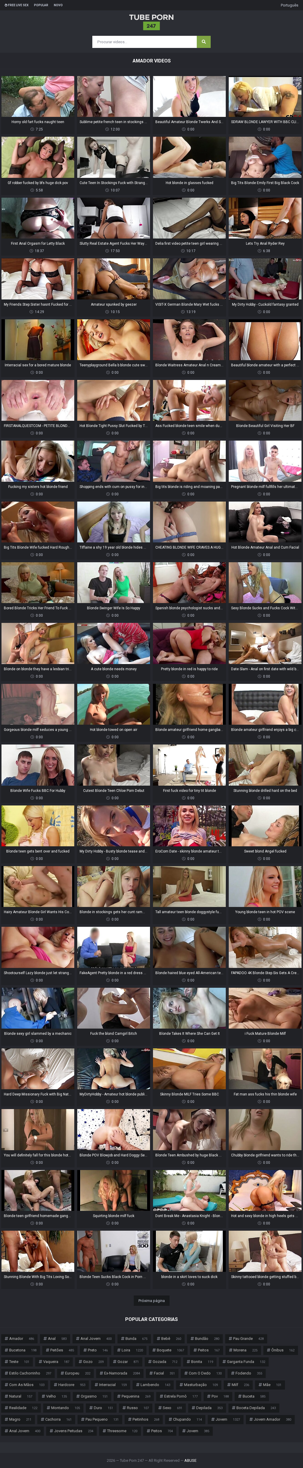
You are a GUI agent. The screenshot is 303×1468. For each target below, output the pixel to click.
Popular (41, 5)
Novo (58, 5)
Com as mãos (26, 1384)
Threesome (122, 1431)
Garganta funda (246, 1361)
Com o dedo (205, 1373)
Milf (240, 1384)
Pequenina (136, 1396)
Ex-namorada (122, 1373)
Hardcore (71, 1384)
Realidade (23, 1408)
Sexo (172, 1408)
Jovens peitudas (73, 1431)
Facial (164, 1373)
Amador (21, 1338)
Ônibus (282, 1350)
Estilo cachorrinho (30, 1373)
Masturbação (201, 1384)
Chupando (187, 1419)
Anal (57, 1338)
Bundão (207, 1338)
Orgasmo (94, 1396)
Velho (56, 1396)
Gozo (93, 1361)
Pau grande (248, 1338)
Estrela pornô (181, 1396)
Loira (132, 1350)
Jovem (228, 1419)
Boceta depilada (256, 1408)
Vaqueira (56, 1361)
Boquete (170, 1350)
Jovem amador (272, 1419)
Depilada (209, 1408)
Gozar (128, 1361)
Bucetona (22, 1350)
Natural (20, 1396)
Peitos (209, 1350)
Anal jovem (96, 1338)
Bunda (136, 1338)
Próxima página (151, 1300)
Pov (220, 1396)
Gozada (165, 1361)
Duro (103, 1408)
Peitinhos (146, 1419)
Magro (20, 1419)
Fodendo (249, 1373)
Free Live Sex (17, 5)
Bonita (202, 1361)
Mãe (272, 1384)
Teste (19, 1361)
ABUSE (190, 1460)
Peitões (62, 1350)
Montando (65, 1408)
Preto (98, 1350)
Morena (245, 1350)
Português (289, 5)
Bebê (171, 1338)
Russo (138, 1408)
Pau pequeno (102, 1419)
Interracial (113, 1384)
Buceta (254, 1396)
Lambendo (155, 1384)
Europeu (77, 1373)
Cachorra (58, 1419)
